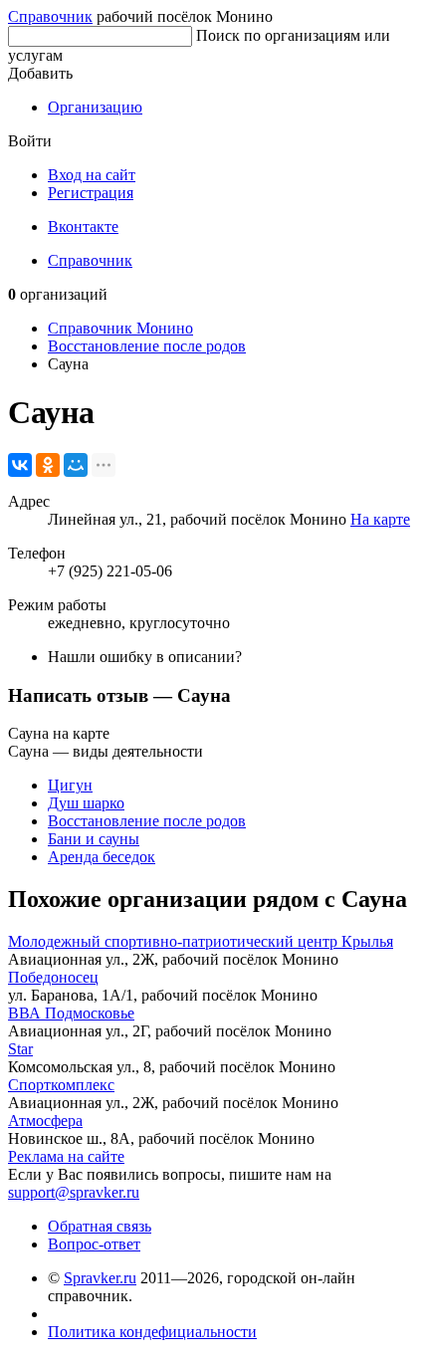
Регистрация (90, 192)
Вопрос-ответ (94, 1244)
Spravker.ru (100, 1277)
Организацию (95, 107)
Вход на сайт (91, 174)
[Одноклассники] (48, 465)
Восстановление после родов (147, 346)
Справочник (50, 16)
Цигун (70, 785)
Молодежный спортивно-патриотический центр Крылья (200, 941)
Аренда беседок (101, 856)
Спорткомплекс (61, 1084)
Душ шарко (86, 802)
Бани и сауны (93, 838)
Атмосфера (45, 1120)
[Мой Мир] (76, 465)
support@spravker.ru (73, 1192)
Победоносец (53, 977)
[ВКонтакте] (20, 465)
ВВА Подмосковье (71, 1013)
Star (20, 1048)
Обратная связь (99, 1226)
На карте (380, 519)
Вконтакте (83, 226)
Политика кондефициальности (152, 1331)
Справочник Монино (120, 328)
